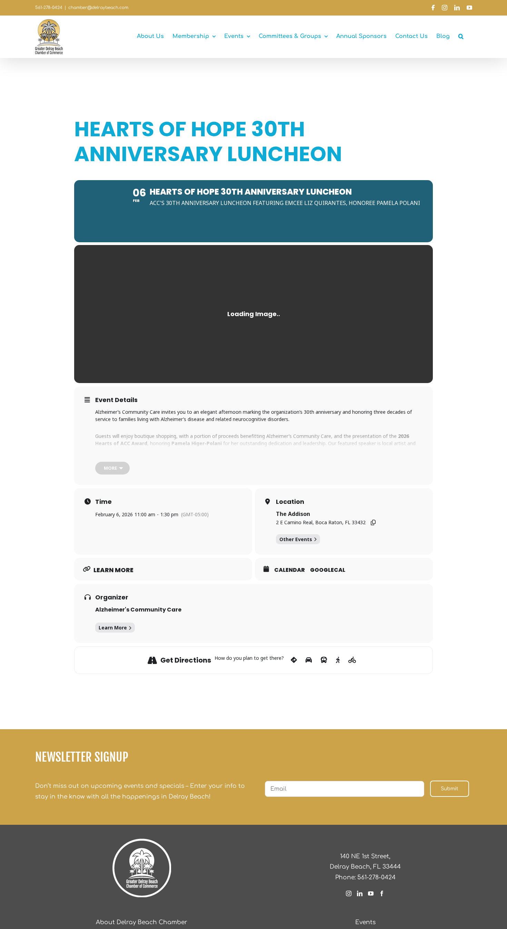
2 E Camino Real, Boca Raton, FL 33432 (321, 522)
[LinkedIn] (359, 893)
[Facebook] (382, 893)
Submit (449, 788)
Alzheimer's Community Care (138, 610)
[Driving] (308, 660)
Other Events (295, 539)
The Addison (293, 514)
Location (290, 502)
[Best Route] (293, 660)
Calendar (289, 570)
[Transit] (324, 660)
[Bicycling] (352, 660)
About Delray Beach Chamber (141, 922)
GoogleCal (327, 570)
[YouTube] (371, 893)
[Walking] (337, 660)
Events (365, 922)
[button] (461, 36)
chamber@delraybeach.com (98, 7)
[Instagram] (348, 893)
